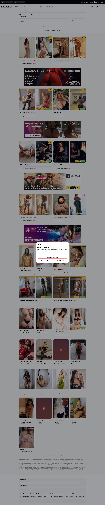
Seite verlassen (60, 260)
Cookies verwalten (45, 260)
